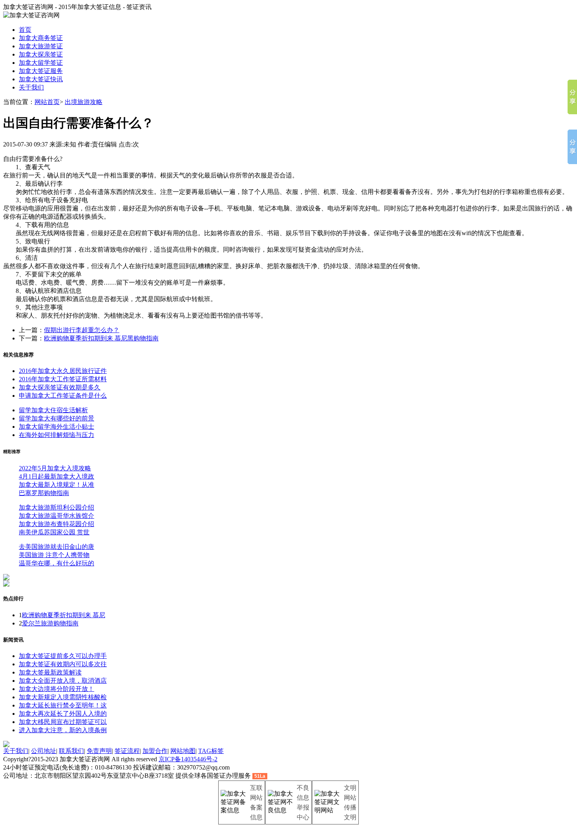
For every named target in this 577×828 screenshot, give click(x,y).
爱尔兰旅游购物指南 (50, 623)
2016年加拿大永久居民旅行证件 (63, 370)
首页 (25, 29)
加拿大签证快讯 (41, 79)
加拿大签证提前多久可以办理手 (63, 656)
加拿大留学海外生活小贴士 (56, 426)
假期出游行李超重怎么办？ (81, 330)
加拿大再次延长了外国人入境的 (63, 713)
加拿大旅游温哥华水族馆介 (56, 515)
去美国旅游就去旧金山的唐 (56, 546)
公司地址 (43, 751)
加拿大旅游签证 (41, 46)
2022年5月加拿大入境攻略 (55, 468)
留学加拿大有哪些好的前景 (56, 418)
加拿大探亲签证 (41, 54)
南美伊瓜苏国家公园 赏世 (54, 532)
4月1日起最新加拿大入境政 (56, 476)
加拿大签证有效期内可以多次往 (63, 664)
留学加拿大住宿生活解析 (53, 410)
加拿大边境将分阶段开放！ (56, 688)
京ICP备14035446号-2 (188, 759)
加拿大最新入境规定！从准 (56, 484)
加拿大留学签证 (41, 62)
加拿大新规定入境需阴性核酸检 (63, 697)
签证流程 (127, 751)
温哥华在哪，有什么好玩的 (56, 563)
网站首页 (47, 102)
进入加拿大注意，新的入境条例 (63, 730)
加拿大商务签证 (41, 38)
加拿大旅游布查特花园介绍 (56, 524)
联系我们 (71, 751)
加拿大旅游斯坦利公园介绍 (56, 507)
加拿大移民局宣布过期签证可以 (63, 721)
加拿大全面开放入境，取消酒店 (63, 680)
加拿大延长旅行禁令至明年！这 (63, 705)
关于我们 (31, 87)
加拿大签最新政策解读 (50, 672)
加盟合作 (155, 751)
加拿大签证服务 (41, 71)
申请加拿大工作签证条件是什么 (63, 395)
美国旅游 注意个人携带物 (54, 555)
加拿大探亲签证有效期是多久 (59, 387)
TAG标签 (211, 751)
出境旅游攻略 (83, 102)
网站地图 (182, 751)
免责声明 (99, 751)
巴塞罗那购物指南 (44, 493)
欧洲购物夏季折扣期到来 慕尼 (63, 615)
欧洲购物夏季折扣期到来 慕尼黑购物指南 (101, 338)
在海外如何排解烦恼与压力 (56, 434)
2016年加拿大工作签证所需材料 (63, 379)
